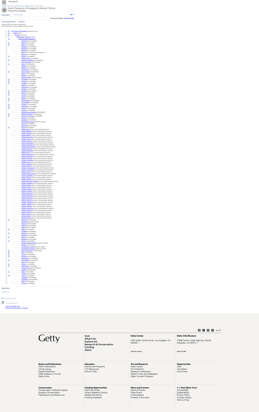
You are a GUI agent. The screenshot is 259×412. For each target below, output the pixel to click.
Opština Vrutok (26, 212)
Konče (23, 97)
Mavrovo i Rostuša (27, 116)
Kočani (23, 95)
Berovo (23, 43)
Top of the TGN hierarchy (19, 31)
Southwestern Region (28, 248)
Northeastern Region (28, 122)
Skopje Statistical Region (29, 243)
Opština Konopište (27, 160)
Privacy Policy (17, 308)
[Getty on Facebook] (199, 330)
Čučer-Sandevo (26, 62)
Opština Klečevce (27, 156)
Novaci (23, 123)
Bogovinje (24, 48)
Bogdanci (24, 46)
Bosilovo (24, 50)
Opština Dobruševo (27, 145)
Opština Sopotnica (27, 197)
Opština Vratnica (26, 210)
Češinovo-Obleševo (27, 60)
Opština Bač (25, 129)
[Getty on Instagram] (208, 330)
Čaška (23, 56)
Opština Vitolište (26, 206)
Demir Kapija (25, 71)
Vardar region (25, 268)
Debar (23, 64)
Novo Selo (24, 125)
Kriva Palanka (25, 100)
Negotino (24, 120)
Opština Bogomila (27, 137)
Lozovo (23, 110)
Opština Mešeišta (27, 175)
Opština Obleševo (27, 183)
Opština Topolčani (27, 202)
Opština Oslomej (26, 189)
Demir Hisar (25, 70)
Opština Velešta (26, 204)
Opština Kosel (25, 162)
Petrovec (24, 223)
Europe (17, 35)
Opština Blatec (26, 135)
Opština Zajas (25, 214)
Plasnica (24, 225)
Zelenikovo (24, 279)
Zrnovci (23, 283)
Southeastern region (27, 247)
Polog (23, 227)
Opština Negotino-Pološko (29, 181)
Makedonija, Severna (23, 37)
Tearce (23, 262)
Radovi (24, 233)
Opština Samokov (27, 193)
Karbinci (24, 89)
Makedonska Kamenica (28, 112)
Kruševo (24, 104)
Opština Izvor (25, 152)
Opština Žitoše (26, 216)
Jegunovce (24, 87)
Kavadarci (24, 91)
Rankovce (24, 235)
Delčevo (24, 68)
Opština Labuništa (27, 170)
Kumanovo (24, 106)
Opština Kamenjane (27, 154)
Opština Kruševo (26, 164)
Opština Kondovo (26, 158)
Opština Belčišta (26, 131)
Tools (13, 6)
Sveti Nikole (25, 260)
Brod (22, 52)
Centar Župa (25, 58)
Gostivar (24, 81)
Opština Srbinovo (26, 198)
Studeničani (25, 258)
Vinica (23, 275)
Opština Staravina (27, 200)
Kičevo (23, 93)
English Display (69, 18)
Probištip (24, 231)
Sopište (23, 245)
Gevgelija (24, 79)
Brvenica (24, 54)
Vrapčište (24, 277)
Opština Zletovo (26, 218)
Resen (23, 237)
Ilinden (23, 85)
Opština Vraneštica (27, 208)
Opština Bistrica (26, 133)
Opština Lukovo (26, 172)
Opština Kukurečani (27, 168)
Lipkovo (23, 108)
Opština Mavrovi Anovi (28, 173)
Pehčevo (24, 220)
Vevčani (23, 273)
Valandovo (24, 266)
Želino (23, 281)
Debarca (24, 66)
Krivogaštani (25, 102)
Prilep (23, 229)
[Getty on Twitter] (203, 330)
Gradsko (24, 83)
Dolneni (23, 75)
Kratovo (23, 98)
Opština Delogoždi (27, 143)
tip (22, 252)
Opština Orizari (26, 187)
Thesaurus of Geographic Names (24, 6)
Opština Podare (26, 191)
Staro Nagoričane (27, 250)
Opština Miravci (26, 177)
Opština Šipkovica (27, 195)
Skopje (23, 241)
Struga (23, 254)
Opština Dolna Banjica (28, 147)
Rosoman (24, 239)
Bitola (23, 45)
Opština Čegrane (26, 141)
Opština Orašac (26, 185)
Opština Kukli (26, 166)
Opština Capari (26, 139)
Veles (23, 272)
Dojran (23, 73)
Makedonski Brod (27, 114)
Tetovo (23, 264)
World (15, 33)
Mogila (23, 118)
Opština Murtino (26, 179)
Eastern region (26, 77)
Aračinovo (24, 41)
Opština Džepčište (27, 150)
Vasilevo (24, 270)
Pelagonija (24, 222)
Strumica (24, 256)
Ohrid (23, 127)
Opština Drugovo (26, 148)
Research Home (6, 6)
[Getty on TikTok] (212, 330)
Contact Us (25, 308)
